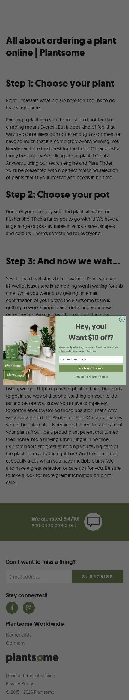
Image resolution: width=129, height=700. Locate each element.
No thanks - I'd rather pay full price (91, 376)
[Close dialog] (122, 319)
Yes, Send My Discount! (91, 368)
